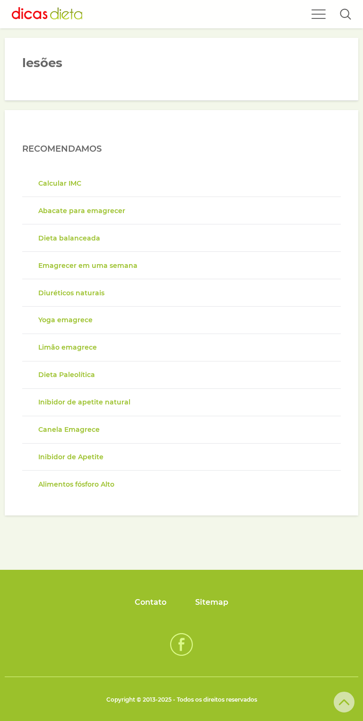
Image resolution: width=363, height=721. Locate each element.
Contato (150, 602)
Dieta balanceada (69, 238)
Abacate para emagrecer (81, 210)
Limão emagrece (67, 347)
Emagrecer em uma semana (88, 265)
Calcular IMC (59, 183)
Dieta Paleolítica (66, 374)
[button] (345, 14)
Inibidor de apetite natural (84, 402)
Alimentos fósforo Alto (76, 484)
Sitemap (211, 602)
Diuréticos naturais (71, 293)
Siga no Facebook (181, 644)
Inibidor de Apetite (71, 457)
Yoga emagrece (65, 320)
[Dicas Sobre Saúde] (47, 14)
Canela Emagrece (69, 429)
